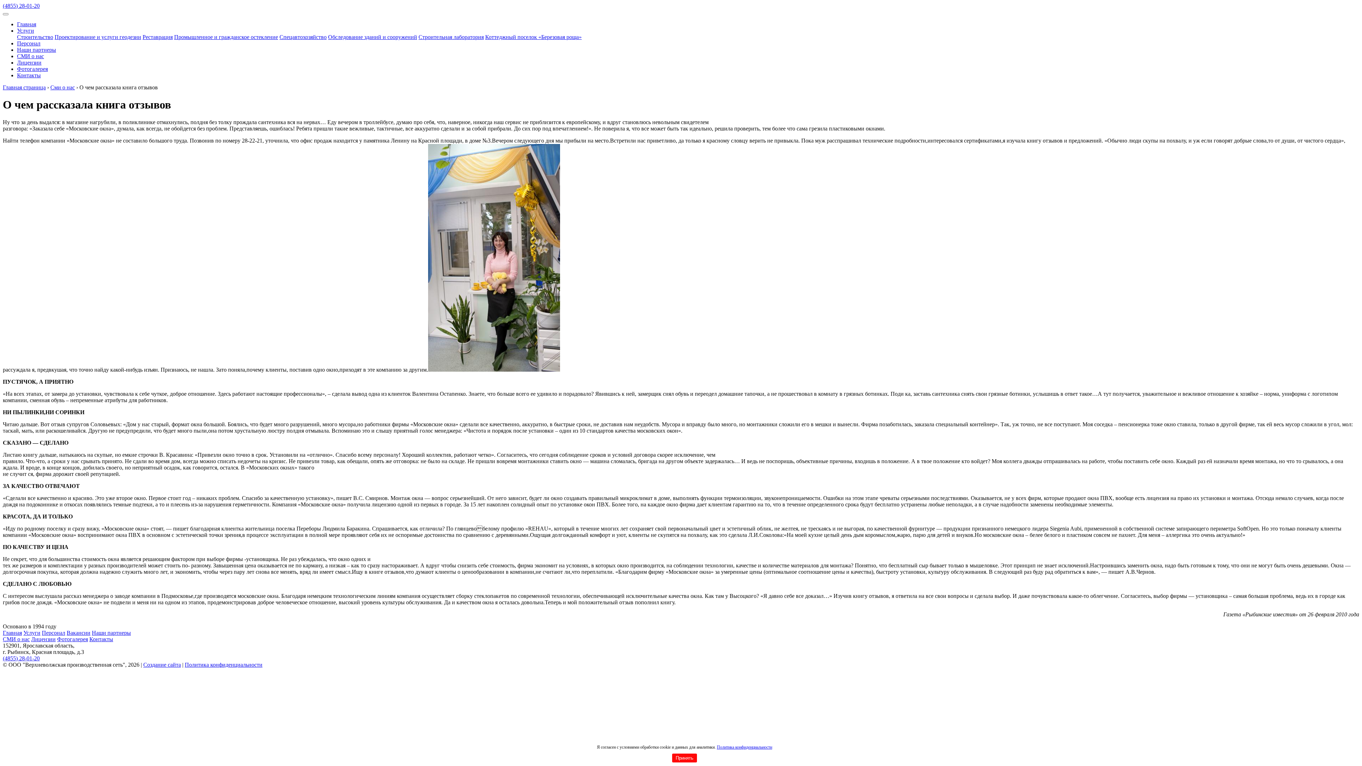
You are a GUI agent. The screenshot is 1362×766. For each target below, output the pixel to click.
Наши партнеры (36, 50)
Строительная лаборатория (451, 37)
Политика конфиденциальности (744, 747)
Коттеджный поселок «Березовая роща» (533, 37)
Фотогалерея (32, 69)
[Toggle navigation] (6, 14)
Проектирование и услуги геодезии (98, 37)
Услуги (25, 31)
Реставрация (158, 37)
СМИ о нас (30, 56)
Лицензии (29, 63)
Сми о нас (62, 87)
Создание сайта (162, 665)
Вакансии (78, 633)
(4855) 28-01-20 (21, 6)
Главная (26, 24)
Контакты (29, 75)
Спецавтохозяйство (303, 37)
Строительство (35, 37)
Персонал (28, 43)
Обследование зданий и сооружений (372, 37)
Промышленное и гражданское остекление (226, 37)
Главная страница (24, 87)
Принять (684, 758)
